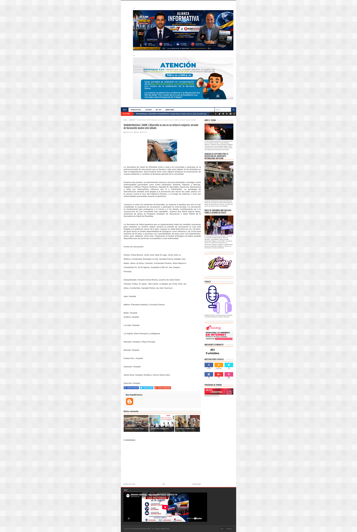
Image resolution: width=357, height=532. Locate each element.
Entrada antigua (196, 484)
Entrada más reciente (129, 484)
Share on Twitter (148, 387)
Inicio (124, 110)
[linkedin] (230, 114)
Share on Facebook (133, 387)
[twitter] (219, 114)
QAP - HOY (158, 110)
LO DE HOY (144, 132)
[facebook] (216, 114)
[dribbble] (227, 114)
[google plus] (234, 114)
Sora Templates (136, 528)
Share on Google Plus (164, 387)
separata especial (136, 110)
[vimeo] (223, 114)
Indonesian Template (145, 528)
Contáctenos (229, 528)
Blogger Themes (165, 528)
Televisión (148, 110)
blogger (158, 528)
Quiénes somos (169, 110)
